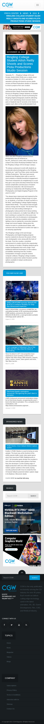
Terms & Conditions (13, 695)
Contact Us (11, 709)
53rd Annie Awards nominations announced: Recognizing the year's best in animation (22, 393)
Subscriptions (11, 685)
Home (9, 643)
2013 (35, 13)
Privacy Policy (12, 690)
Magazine (10, 652)
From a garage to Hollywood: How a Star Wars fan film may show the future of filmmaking (21, 349)
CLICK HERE (10, 478)
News (26, 13)
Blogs (9, 661)
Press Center (11, 13)
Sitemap (9, 704)
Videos (9, 657)
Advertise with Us (13, 699)
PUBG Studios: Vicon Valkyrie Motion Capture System (22, 447)
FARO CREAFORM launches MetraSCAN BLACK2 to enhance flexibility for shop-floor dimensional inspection (21, 304)
